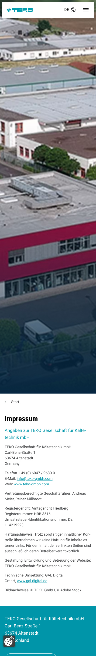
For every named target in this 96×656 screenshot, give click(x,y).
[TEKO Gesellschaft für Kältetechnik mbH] (20, 9)
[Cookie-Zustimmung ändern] (9, 641)
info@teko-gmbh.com (35, 478)
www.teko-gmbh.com (31, 484)
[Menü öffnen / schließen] (85, 9)
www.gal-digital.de (32, 581)
